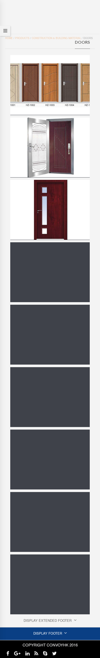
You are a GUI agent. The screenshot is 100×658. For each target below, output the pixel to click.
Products (22, 38)
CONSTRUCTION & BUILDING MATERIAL (56, 38)
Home (9, 38)
